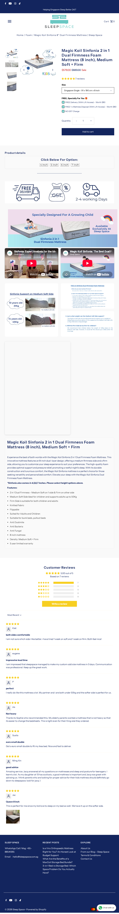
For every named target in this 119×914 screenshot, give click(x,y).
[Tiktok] (19, 4)
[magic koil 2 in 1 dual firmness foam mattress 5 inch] (54, 165)
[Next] (52, 70)
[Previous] (24, 70)
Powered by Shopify (36, 909)
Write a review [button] (59, 603)
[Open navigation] (15, 21)
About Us (85, 848)
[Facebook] (5, 4)
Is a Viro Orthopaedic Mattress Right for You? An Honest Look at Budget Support (59, 852)
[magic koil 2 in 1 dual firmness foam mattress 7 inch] (75, 165)
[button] (68, 78)
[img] (12, 624)
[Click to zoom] (52, 53)
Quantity (66, 120)
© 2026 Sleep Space (15, 909)
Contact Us (86, 858)
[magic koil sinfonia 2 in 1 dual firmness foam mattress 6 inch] (64, 165)
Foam (29, 35)
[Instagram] (14, 4)
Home (20, 35)
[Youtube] (10, 4)
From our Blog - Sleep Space (95, 851)
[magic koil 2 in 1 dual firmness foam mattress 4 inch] (43, 165)
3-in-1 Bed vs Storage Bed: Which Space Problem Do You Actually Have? (59, 869)
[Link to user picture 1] (13, 817)
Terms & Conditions (91, 855)
